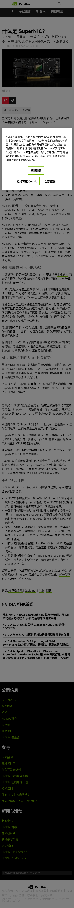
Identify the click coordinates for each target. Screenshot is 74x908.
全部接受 (50, 181)
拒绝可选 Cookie (27, 181)
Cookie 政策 (24, 152)
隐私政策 (60, 156)
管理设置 (36, 170)
